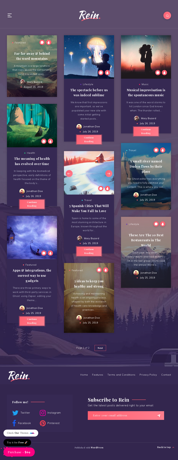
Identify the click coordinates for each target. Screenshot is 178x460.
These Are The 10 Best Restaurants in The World (146, 240)
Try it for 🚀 (17, 442)
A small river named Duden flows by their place (146, 166)
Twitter (25, 412)
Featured (20, 42)
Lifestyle (88, 84)
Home (84, 374)
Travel (88, 200)
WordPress (97, 447)
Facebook (24, 423)
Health (31, 152)
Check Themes (18, 433)
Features (97, 374)
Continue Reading (89, 139)
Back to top (164, 447)
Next (108, 173)
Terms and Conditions (121, 374)
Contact (166, 374)
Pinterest (53, 423)
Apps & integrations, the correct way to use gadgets (32, 275)
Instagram (54, 412)
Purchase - (19, 452)
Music (145, 84)
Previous (69, 173)
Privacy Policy (148, 374)
